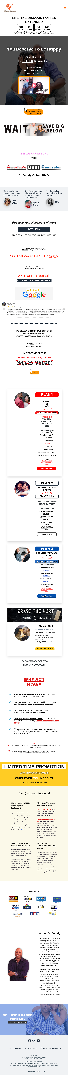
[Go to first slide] (64, 309)
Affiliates (43, 1048)
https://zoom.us (25, 830)
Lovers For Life (55, 1048)
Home (9, 1048)
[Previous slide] (4, 309)
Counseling (18, 1048)
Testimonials (32, 1048)
